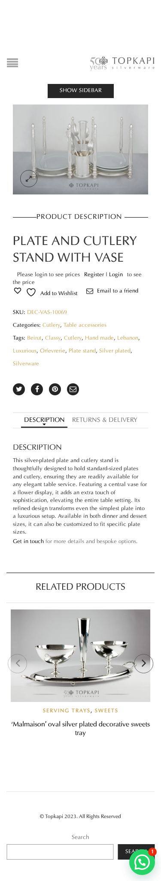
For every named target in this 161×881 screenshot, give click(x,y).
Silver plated (115, 351)
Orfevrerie (52, 351)
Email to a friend (117, 291)
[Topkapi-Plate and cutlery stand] (80, 149)
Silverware (26, 364)
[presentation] (17, 663)
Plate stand (82, 351)
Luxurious (24, 351)
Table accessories (85, 326)
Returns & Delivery (104, 420)
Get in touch (28, 542)
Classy (53, 338)
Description (44, 420)
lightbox (28, 178)
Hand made (99, 338)
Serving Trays (67, 711)
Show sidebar (81, 91)
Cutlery (51, 326)
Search (80, 837)
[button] (142, 862)
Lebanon (127, 338)
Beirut (34, 338)
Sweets (106, 711)
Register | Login (103, 275)
